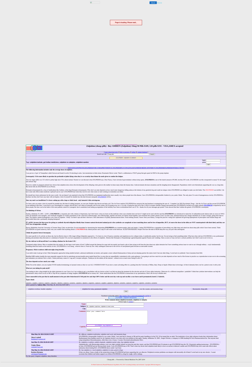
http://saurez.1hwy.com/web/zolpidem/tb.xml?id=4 (135, 296)
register (131, 301)
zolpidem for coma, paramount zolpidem (94, 289)
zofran (134, 152)
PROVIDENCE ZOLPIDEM (111, 168)
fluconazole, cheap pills (200, 289)
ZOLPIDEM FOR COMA (93, 168)
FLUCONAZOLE (127, 168)
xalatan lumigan (142, 152)
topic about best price (111, 152)
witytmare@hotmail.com (39, 354)
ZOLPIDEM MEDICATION (142, 168)
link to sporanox (125, 152)
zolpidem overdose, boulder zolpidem (40, 289)
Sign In (153, 2)
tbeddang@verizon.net (38, 339)
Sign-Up (159, 2)
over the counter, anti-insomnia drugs (151, 289)
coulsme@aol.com (37, 347)
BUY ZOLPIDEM (158, 168)
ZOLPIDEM (102, 197)
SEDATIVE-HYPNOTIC (76, 168)
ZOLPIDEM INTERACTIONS (174, 168)
